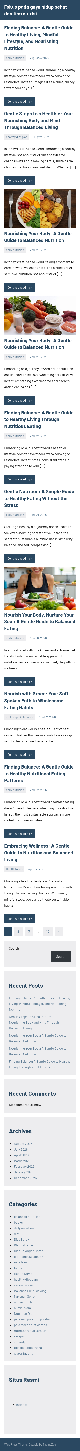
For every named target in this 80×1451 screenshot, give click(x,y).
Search (14, 948)
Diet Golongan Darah (28, 1251)
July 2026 (21, 1149)
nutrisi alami (23, 1308)
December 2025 (25, 1178)
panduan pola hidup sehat (32, 1319)
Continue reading (18, 101)
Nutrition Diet (24, 1313)
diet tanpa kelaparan (19, 717)
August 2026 (23, 1143)
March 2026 (22, 1161)
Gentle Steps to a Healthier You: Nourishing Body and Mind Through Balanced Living (38, 120)
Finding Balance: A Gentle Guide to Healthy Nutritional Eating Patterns (39, 773)
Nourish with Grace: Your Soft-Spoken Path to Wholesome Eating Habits (37, 700)
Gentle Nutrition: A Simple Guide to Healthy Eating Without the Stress (39, 498)
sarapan (19, 1336)
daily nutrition (15, 58)
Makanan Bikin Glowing (30, 1291)
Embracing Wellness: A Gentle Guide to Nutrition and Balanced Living (38, 852)
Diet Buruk (21, 1239)
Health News (14, 869)
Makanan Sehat (24, 1296)
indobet (21, 1404)
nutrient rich (23, 1302)
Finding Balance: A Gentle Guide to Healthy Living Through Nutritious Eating (39, 419)
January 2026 (23, 1172)
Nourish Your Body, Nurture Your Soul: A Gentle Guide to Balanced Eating (39, 621)
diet (17, 1234)
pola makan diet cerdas (30, 1325)
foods (18, 1268)
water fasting (23, 1353)
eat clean (20, 1262)
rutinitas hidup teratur (30, 1330)
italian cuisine (24, 1285)
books (18, 1222)
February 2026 (24, 1166)
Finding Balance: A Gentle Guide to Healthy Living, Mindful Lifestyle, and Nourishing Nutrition (39, 1003)
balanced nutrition (27, 1216)
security (20, 1342)
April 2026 (21, 1155)
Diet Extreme (23, 1245)
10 (47, 931)
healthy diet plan (16, 137)
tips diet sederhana (28, 1347)
